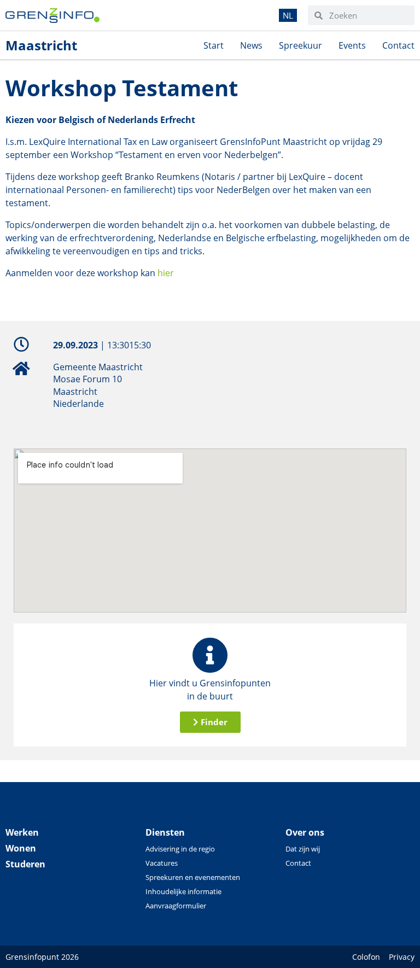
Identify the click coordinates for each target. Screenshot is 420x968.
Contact (398, 45)
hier (164, 273)
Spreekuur (300, 45)
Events (352, 45)
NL (288, 15)
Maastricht (41, 45)
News (251, 45)
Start (213, 45)
